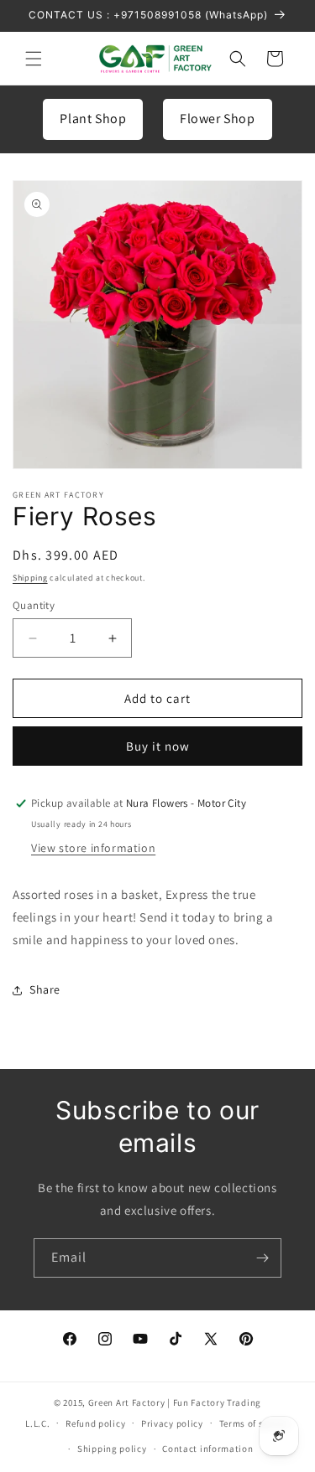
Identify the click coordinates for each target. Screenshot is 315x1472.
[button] (33, 58)
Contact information (207, 1448)
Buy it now (158, 746)
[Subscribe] (262, 1258)
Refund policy (95, 1423)
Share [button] (44, 989)
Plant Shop (93, 118)
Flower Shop (217, 118)
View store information (93, 847)
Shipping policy (112, 1448)
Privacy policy (172, 1423)
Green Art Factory (126, 1402)
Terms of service (254, 1423)
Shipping (30, 577)
